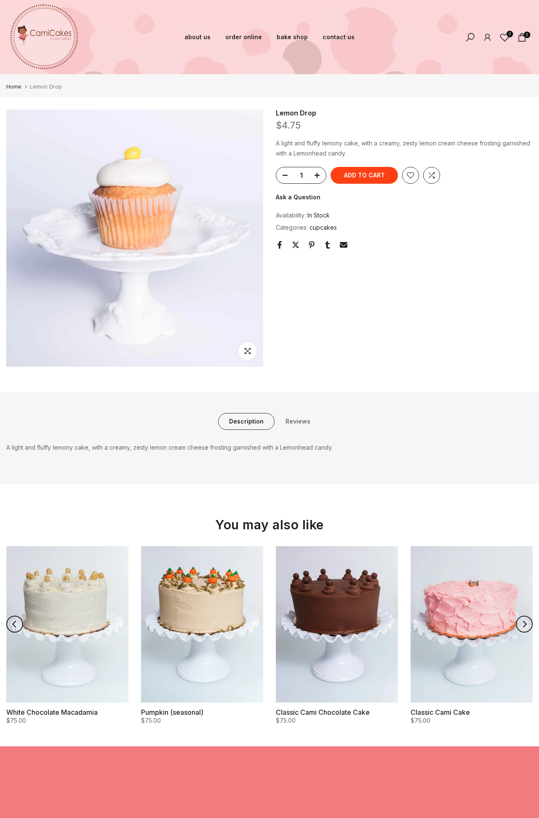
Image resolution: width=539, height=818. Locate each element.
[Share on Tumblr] (327, 245)
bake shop (292, 36)
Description (246, 421)
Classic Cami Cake (440, 712)
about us (197, 36)
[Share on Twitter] (295, 245)
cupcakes (323, 227)
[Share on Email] (343, 245)
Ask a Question (298, 197)
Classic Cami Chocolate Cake (323, 712)
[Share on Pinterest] (311, 245)
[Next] (524, 624)
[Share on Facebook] (279, 245)
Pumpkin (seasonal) (172, 712)
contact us (339, 36)
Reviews (298, 421)
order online (243, 36)
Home (13, 86)
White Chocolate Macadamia (52, 712)
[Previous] (14, 624)
